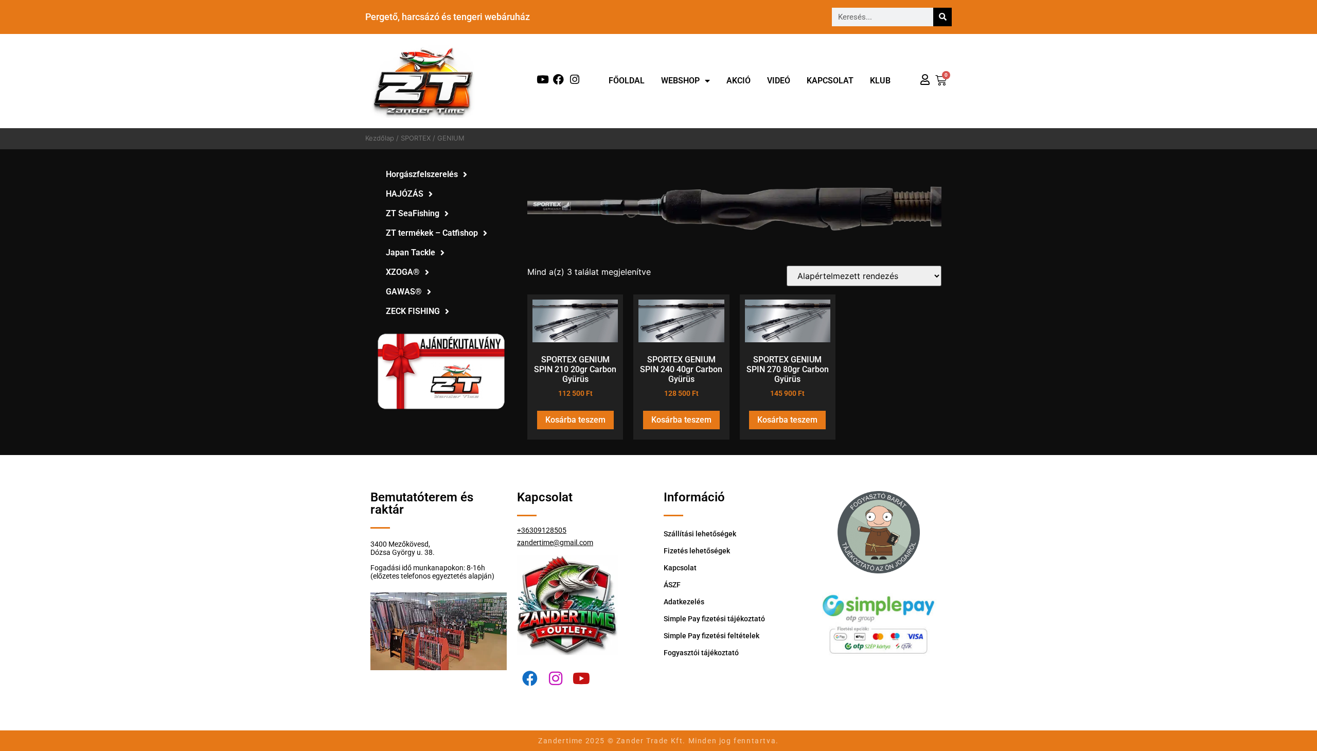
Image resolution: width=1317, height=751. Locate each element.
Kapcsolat (830, 80)
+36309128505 (541, 530)
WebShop (680, 80)
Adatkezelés (684, 602)
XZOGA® (403, 272)
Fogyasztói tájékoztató (701, 653)
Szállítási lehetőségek (700, 534)
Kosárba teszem (575, 420)
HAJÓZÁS (404, 194)
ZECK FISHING (413, 311)
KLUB (880, 80)
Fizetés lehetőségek (697, 551)
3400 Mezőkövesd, (400, 544)
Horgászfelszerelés (422, 174)
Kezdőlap (379, 138)
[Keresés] (942, 17)
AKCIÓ (738, 80)
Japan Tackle (410, 252)
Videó (778, 80)
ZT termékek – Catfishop (432, 233)
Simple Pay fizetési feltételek (711, 636)
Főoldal (627, 80)
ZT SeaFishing (412, 213)
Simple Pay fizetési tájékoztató (714, 619)
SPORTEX (416, 138)
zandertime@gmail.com (555, 542)
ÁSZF (672, 585)
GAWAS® (404, 291)
